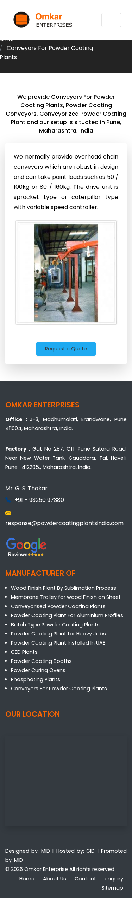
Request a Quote (66, 348)
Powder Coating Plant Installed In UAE (58, 642)
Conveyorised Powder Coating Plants (58, 606)
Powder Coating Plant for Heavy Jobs (58, 633)
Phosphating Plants (35, 679)
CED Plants (24, 651)
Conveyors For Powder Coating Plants (59, 688)
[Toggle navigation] (111, 20)
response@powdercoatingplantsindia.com (64, 523)
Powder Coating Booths (41, 661)
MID (45, 850)
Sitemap (112, 887)
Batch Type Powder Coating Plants (55, 624)
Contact (85, 878)
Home (26, 878)
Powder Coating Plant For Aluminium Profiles (67, 615)
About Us (54, 878)
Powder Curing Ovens (38, 670)
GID (90, 850)
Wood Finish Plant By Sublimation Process (63, 588)
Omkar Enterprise (46, 869)
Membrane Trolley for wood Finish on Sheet (66, 597)
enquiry (114, 878)
